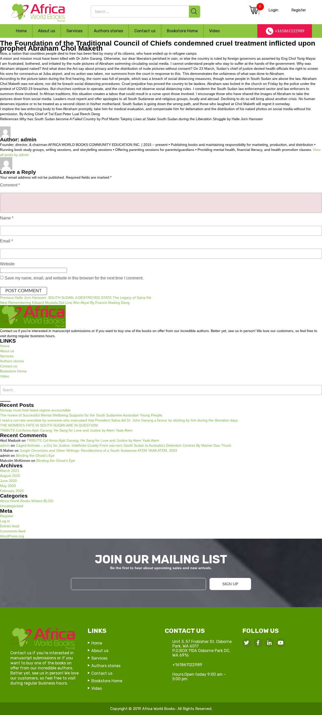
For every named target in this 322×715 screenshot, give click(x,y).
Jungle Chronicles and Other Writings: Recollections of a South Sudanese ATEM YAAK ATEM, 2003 (98, 450)
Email (6, 241)
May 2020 (8, 486)
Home (21, 30)
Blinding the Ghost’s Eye (35, 455)
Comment (10, 185)
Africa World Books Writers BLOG (89, 160)
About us (46, 30)
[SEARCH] (194, 12)
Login (273, 10)
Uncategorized (11, 506)
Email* (161, 575)
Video (214, 30)
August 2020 (10, 476)
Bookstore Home (182, 30)
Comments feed (12, 531)
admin (18, 160)
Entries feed (9, 526)
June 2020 (8, 481)
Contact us (144, 30)
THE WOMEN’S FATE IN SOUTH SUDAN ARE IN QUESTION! (49, 425)
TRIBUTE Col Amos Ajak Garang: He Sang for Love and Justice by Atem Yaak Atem (66, 430)
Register (298, 10)
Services (74, 30)
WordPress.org (12, 536)
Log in (5, 521)
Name (6, 218)
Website (7, 264)
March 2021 (9, 471)
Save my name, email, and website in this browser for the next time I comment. (74, 278)
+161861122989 (289, 31)
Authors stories (108, 30)
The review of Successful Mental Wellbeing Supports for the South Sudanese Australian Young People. (81, 415)
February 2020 (12, 491)
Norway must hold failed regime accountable (35, 410)
